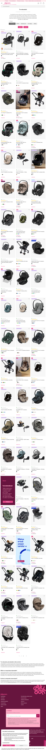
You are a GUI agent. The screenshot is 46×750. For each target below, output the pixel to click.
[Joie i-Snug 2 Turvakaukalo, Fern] (32, 144)
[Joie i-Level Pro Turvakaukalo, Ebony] (18, 85)
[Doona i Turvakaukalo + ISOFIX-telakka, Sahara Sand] (16, 441)
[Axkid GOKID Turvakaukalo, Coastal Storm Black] (1, 620)
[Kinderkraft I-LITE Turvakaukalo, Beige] (2, 293)
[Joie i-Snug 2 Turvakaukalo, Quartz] (34, 144)
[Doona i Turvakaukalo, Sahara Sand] (1, 560)
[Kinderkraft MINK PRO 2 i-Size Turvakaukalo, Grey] (3, 85)
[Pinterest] (29, 742)
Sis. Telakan (30, 23)
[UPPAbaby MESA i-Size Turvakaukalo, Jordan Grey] (31, 501)
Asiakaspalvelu (3, 696)
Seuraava (26, 656)
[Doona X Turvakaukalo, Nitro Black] (16, 263)
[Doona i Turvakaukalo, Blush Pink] (4, 560)
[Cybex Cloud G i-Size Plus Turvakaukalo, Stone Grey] (32, 382)
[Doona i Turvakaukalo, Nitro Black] (2, 560)
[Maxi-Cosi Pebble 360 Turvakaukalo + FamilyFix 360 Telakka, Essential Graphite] (1, 263)
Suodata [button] (20, 27)
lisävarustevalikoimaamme (26, 682)
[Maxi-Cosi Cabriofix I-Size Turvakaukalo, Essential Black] (2, 352)
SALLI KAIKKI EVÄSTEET (9, 746)
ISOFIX (18, 23)
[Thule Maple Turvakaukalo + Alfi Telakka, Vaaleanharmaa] (31, 471)
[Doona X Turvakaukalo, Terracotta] (17, 263)
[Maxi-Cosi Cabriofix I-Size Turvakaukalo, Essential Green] (1, 352)
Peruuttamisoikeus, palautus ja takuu (26, 696)
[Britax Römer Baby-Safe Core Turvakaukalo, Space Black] (18, 144)
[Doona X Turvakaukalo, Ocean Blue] (18, 263)
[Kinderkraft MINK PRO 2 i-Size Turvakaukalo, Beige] (2, 85)
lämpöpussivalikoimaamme (12, 682)
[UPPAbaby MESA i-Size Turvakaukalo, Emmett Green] (32, 501)
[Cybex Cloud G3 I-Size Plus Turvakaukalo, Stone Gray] (31, 293)
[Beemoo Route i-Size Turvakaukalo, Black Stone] (31, 174)
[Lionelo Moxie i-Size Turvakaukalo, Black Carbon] (2, 649)
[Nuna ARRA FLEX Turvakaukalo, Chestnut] (17, 412)
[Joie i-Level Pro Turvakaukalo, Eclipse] (16, 85)
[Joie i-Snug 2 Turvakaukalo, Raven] (31, 144)
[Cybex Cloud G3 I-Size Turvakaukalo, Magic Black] (31, 55)
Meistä (2, 706)
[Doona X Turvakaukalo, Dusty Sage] (19, 263)
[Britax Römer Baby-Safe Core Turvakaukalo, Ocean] (16, 144)
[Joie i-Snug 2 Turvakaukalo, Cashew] (33, 144)
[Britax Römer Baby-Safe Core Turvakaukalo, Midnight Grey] (19, 144)
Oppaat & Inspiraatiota (4, 701)
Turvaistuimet (18, 11)
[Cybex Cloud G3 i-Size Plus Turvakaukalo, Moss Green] (32, 293)
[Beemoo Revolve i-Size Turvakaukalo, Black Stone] (17, 382)
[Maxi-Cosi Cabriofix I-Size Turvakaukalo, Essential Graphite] (3, 352)
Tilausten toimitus (23, 697)
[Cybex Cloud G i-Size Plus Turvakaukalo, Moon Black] (31, 382)
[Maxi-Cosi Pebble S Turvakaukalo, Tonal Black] (31, 590)
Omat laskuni (3, 699)
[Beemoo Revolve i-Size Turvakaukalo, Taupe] (16, 382)
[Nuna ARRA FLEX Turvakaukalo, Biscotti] (19, 412)
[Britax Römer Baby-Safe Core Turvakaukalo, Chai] (17, 144)
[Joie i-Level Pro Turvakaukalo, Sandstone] (17, 85)
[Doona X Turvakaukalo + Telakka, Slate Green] (16, 501)
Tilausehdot (2, 697)
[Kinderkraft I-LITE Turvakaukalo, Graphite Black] (1, 293)
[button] (2, 3)
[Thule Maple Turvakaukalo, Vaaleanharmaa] (19, 293)
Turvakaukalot (23, 11)
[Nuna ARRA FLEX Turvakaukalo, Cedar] (18, 412)
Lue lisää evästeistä (6, 742)
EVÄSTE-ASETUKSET (21, 746)
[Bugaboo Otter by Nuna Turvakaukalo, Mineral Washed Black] (31, 263)
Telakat (35, 23)
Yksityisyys (22, 701)
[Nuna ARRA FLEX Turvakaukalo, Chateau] (16, 412)
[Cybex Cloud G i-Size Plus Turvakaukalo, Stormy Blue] (33, 382)
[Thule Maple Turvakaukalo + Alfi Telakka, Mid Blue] (16, 471)
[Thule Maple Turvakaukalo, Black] (16, 293)
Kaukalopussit (23, 23)
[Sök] (2, 6)
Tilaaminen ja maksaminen (25, 699)
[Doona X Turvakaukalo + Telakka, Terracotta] (16, 174)
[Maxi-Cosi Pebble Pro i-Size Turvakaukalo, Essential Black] (31, 204)
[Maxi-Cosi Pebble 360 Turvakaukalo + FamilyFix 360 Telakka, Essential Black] (16, 55)
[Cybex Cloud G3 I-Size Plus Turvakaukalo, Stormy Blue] (33, 293)
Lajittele (26, 27)
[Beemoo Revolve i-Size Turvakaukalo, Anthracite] (18, 382)
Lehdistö (22, 704)
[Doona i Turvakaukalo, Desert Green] (3, 560)
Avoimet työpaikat (3, 704)
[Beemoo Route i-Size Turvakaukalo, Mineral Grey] (32, 174)
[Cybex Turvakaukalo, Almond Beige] (32, 55)
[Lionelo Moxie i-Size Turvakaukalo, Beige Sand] (1, 649)
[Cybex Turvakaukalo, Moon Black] (1, 412)
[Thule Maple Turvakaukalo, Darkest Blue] (17, 293)
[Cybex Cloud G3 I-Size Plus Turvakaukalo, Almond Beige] (34, 293)
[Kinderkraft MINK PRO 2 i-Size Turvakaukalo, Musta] (1, 85)
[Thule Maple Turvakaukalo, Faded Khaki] (18, 293)
